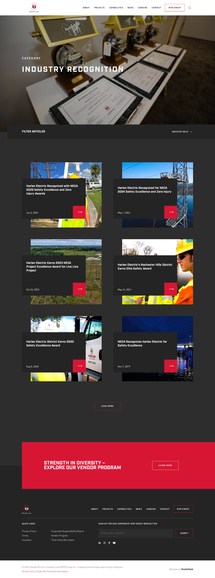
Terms (25, 535)
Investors (26, 539)
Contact (156, 7)
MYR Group (175, 7)
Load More (107, 406)
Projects (99, 7)
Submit (184, 533)
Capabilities (116, 7)
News (131, 7)
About (86, 7)
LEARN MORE (165, 465)
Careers (142, 7)
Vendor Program (59, 535)
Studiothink (187, 569)
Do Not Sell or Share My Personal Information (45, 571)
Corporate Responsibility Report (67, 531)
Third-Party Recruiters (62, 539)
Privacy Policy (29, 531)
